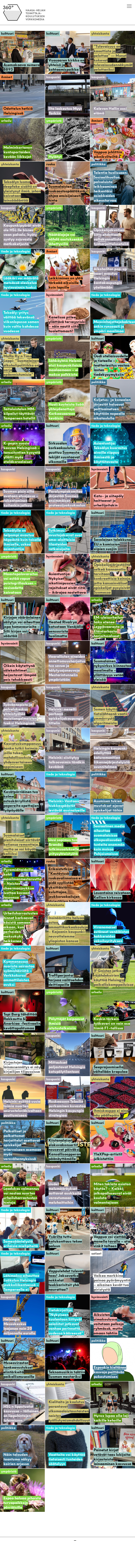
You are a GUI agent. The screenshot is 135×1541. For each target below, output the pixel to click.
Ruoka (50, 164)
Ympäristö (54, 121)
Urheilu (6, 121)
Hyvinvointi (54, 295)
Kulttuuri (7, 33)
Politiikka (98, 164)
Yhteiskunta (100, 33)
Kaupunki (53, 77)
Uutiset (96, 1253)
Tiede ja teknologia (15, 251)
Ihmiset (6, 77)
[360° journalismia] (24, 24)
